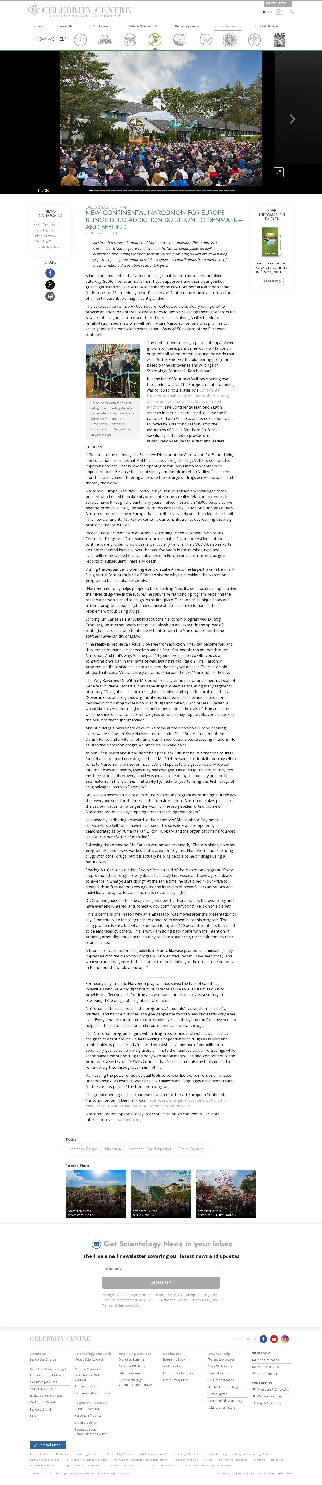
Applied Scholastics (42, 1465)
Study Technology (219, 1366)
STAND (208, 1459)
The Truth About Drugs (223, 1387)
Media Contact (266, 1373)
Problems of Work (87, 1386)
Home (38, 26)
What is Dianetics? (43, 1389)
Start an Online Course (44, 1459)
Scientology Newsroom (187, 1454)
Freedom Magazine (185, 1459)
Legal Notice (284, 1473)
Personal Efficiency (87, 1415)
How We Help (228, 26)
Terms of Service (116, 1305)
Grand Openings (44, 224)
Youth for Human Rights (161, 1465)
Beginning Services (188, 26)
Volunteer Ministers (221, 1407)
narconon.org (129, 1119)
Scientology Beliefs (43, 1382)
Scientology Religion (120, 1454)
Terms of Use (265, 1473)
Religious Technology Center (253, 1454)
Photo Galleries (267, 1367)
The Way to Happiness (233, 1459)
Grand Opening (191, 1149)
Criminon (259, 1459)
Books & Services (266, 26)
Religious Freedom (45, 235)
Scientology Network (92, 1353)
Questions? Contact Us (272, 1389)
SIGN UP (161, 1282)
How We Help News (46, 247)
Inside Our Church (43, 1359)
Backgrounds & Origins (46, 1395)
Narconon (113, 1149)
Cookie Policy (246, 1473)
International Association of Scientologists (140, 1459)
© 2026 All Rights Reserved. (81, 1473)
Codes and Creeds (43, 1402)
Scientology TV (43, 241)
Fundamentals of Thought (92, 1393)
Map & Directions (268, 1403)
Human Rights (217, 1394)
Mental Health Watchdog (224, 1401)
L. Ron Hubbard (100, 26)
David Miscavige (218, 1454)
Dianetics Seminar (87, 1409)
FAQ (33, 1416)
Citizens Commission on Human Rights (207, 1465)
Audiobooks (171, 1366)
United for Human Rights (124, 1465)
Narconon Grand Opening (149, 1149)
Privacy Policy (165, 1294)
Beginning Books (175, 1359)
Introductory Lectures (178, 1373)
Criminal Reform (218, 1373)
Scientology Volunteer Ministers (86, 1459)
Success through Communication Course (90, 1431)
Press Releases (267, 1360)
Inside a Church (41, 1409)
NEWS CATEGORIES (50, 213)
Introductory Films (175, 1380)
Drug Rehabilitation (220, 1380)
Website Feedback (269, 1396)
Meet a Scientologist (88, 1359)
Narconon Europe (83, 1149)
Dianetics (62, 1454)
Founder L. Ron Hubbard (47, 1375)
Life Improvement (86, 1422)
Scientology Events (45, 230)
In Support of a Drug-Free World (81, 1465)
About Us (66, 26)
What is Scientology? (143, 26)
